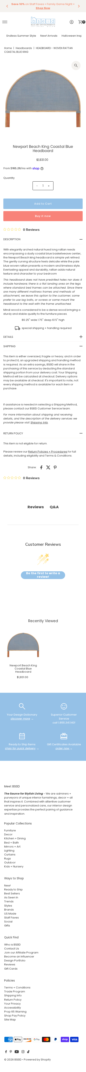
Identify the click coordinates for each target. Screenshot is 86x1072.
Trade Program (14, 991)
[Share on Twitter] (48, 467)
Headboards (24, 48)
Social (8, 921)
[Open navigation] (5, 22)
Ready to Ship (13, 889)
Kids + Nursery (13, 866)
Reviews (9, 964)
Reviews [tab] (36, 507)
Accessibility (12, 1007)
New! (7, 885)
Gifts (7, 925)
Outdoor (10, 862)
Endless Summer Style (21, 35)
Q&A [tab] (54, 507)
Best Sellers (12, 893)
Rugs (7, 858)
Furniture (10, 830)
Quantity (9, 178)
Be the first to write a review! (43, 575)
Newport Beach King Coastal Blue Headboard (23, 669)
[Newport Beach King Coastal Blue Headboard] (23, 645)
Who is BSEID (12, 944)
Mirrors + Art (12, 846)
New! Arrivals (48, 35)
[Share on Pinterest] (55, 467)
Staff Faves (11, 917)
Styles (8, 905)
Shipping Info (13, 995)
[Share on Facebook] (41, 467)
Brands (9, 909)
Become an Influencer (19, 956)
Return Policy (13, 999)
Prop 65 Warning (15, 1011)
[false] (22, 706)
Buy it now (43, 216)
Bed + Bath (11, 842)
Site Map (10, 1019)
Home (8, 48)
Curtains (9, 854)
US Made (10, 913)
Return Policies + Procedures (47, 451)
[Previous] (7, 6)
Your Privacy (12, 1003)
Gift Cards (11, 968)
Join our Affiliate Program (21, 952)
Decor (8, 834)
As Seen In (11, 897)
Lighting (9, 850)
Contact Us (11, 948)
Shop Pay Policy (14, 1015)
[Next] (79, 6)
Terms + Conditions (17, 987)
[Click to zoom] (76, 65)
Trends (9, 901)
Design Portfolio (14, 960)
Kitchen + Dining (15, 838)
